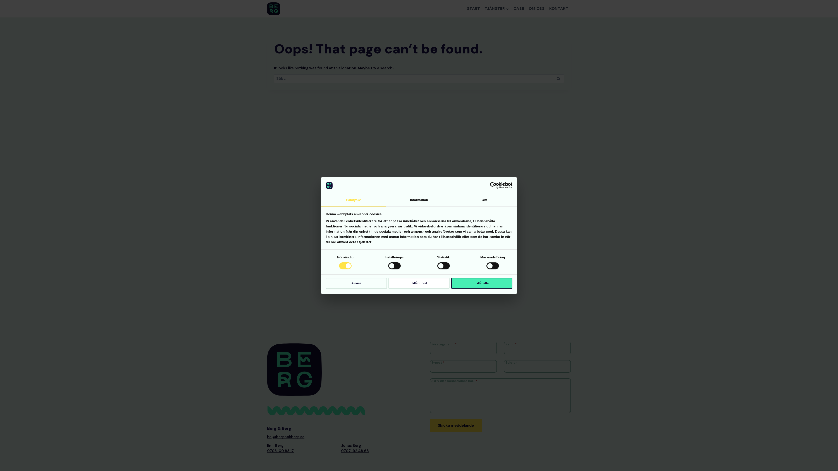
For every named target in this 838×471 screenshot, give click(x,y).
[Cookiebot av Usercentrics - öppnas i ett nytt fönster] (493, 185)
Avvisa (356, 283)
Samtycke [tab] (353, 200)
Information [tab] (419, 200)
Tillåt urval (419, 283)
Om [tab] (484, 200)
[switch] (394, 265)
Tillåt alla (482, 283)
